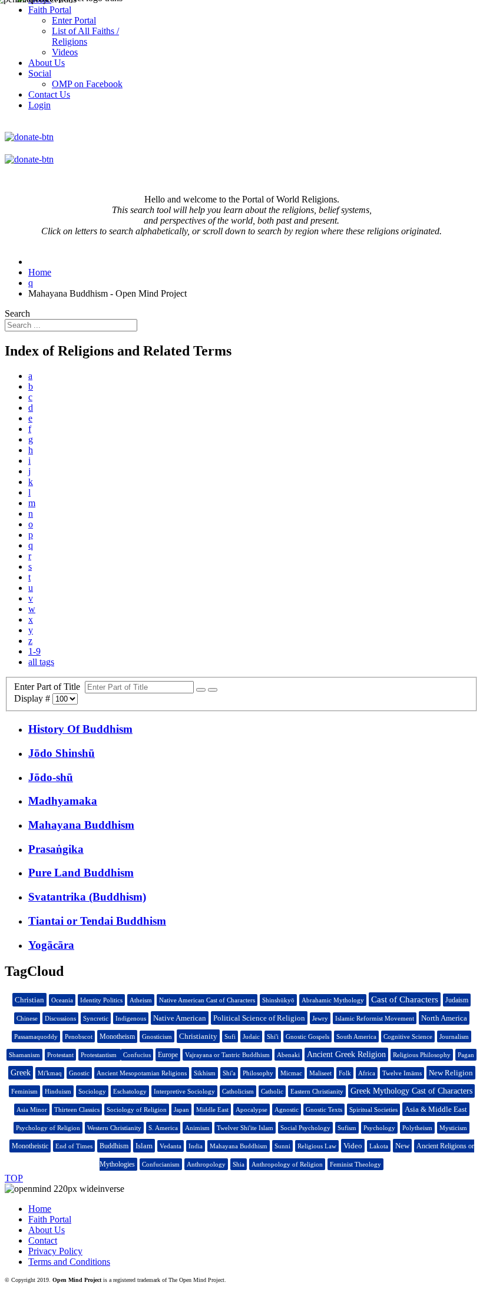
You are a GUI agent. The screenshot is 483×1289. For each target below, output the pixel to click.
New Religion (451, 1072)
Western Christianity (114, 1127)
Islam (144, 1145)
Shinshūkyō (278, 1000)
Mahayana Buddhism (81, 825)
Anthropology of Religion (287, 1164)
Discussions (60, 1018)
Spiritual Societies (373, 1109)
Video (352, 1145)
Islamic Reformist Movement (374, 1018)
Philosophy (258, 1073)
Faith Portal (49, 1219)
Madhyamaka (62, 801)
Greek (21, 1072)
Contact (42, 1240)
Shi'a (229, 1073)
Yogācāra (51, 945)
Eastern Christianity (316, 1091)
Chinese (27, 1018)
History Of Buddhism (80, 729)
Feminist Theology (355, 1164)
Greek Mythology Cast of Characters (411, 1091)
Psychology (379, 1127)
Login (39, 105)
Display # (33, 698)
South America (356, 1036)
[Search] (201, 690)
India (195, 1146)
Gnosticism (157, 1036)
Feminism (24, 1091)
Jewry (320, 1018)
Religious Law (316, 1146)
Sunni (282, 1146)
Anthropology (206, 1164)
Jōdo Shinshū (61, 753)
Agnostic (286, 1109)
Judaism (456, 1000)
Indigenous (130, 1018)
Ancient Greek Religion (346, 1054)
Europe (168, 1055)
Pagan (466, 1054)
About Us (46, 1230)
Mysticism (453, 1127)
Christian (29, 999)
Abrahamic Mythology (333, 1000)
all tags (41, 662)
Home (39, 1209)
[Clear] (212, 690)
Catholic (272, 1091)
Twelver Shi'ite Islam (245, 1127)
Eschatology (130, 1091)
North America (444, 1018)
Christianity (198, 1036)
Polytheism (417, 1127)
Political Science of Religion (259, 1018)
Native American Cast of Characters (207, 1000)
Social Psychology (305, 1127)
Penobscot (78, 1036)
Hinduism (58, 1091)
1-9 (34, 651)
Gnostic (79, 1073)
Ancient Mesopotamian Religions (142, 1073)
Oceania (62, 1000)
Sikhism (205, 1073)
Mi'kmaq (50, 1073)
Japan (181, 1109)
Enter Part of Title (49, 687)
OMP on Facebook (87, 84)
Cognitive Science (407, 1036)
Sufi (230, 1036)
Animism (197, 1127)
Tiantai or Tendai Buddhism (97, 921)
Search (17, 313)
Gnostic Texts (324, 1109)
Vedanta (170, 1146)
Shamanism (24, 1054)
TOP (14, 1178)
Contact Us (49, 94)
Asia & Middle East (436, 1109)
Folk (345, 1073)
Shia (238, 1164)
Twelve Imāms (402, 1073)
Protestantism (99, 1054)
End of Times (73, 1146)
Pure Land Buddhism (81, 872)
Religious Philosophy (422, 1054)
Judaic (251, 1036)
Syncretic (95, 1018)
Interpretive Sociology (184, 1091)
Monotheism (117, 1036)
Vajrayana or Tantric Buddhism (227, 1054)
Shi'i (273, 1036)
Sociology (92, 1091)
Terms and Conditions (69, 1262)
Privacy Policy (55, 1251)
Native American (179, 1018)
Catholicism (238, 1091)
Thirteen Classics (77, 1109)
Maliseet (320, 1073)
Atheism (141, 1000)
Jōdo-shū (50, 777)
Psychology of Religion (48, 1127)
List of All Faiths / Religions (85, 36)
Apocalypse (251, 1109)
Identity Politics (101, 1000)
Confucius (137, 1054)
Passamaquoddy (36, 1036)
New (402, 1145)
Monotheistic (30, 1146)
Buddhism (114, 1146)
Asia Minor (31, 1109)
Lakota (378, 1146)
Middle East (212, 1109)
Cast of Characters (404, 999)
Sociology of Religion (137, 1109)
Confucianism (161, 1164)
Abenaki (288, 1054)
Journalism (454, 1036)
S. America (163, 1127)
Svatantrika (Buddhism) (87, 897)
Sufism (347, 1127)
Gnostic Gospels (307, 1036)
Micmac (291, 1073)
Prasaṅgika (56, 849)
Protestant (60, 1054)
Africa (366, 1073)
